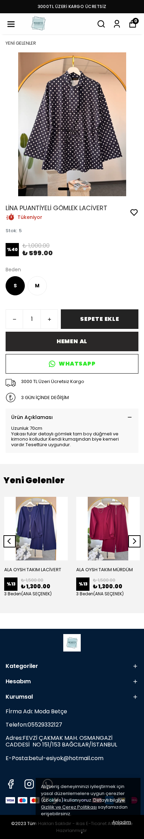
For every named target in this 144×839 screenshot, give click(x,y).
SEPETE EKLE (99, 319)
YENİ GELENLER (21, 43)
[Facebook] (11, 784)
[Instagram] (29, 784)
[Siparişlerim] (117, 24)
